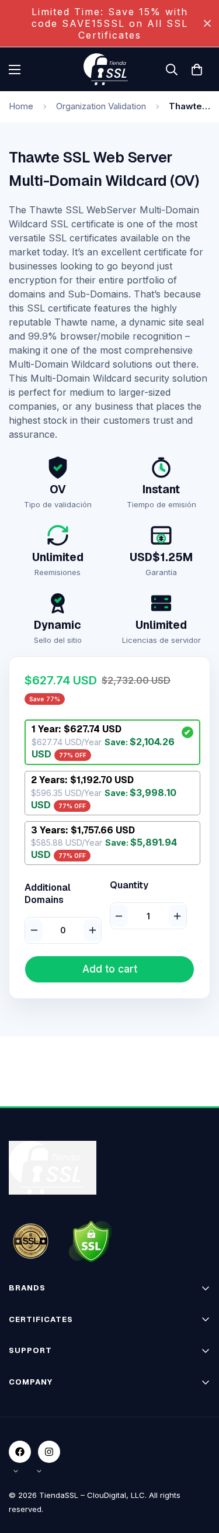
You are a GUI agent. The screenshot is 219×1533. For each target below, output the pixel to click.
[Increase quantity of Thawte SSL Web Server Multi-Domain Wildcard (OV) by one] (177, 916)
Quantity (129, 885)
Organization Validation (101, 106)
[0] (196, 69)
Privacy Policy (36, 1444)
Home (21, 106)
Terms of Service (42, 1424)
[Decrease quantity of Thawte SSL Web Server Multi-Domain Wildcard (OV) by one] (119, 916)
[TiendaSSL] (110, 69)
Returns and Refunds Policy (62, 1465)
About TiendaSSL (42, 1404)
